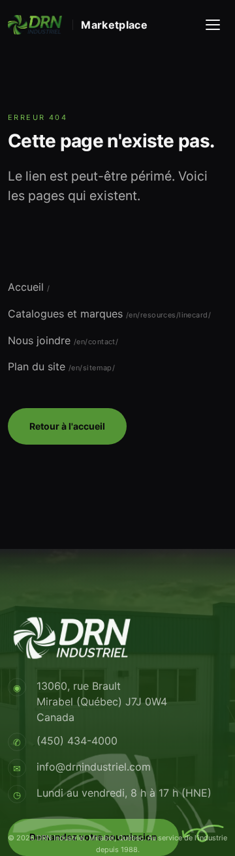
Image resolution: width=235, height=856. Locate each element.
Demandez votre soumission (93, 836)
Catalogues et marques (65, 313)
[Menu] (212, 24)
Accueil (26, 286)
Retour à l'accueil (67, 426)
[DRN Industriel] (35, 25)
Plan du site (36, 366)
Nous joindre (39, 340)
